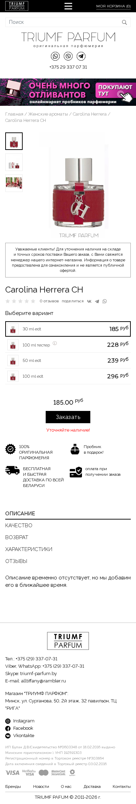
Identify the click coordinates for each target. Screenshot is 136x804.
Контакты (122, 786)
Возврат (16, 537)
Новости (41, 786)
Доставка (92, 786)
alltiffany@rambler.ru (43, 680)
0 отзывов (49, 301)
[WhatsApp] (104, 301)
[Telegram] (97, 301)
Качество (18, 525)
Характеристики (28, 549)
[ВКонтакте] (89, 301)
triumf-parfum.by (38, 673)
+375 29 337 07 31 (68, 67)
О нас (66, 786)
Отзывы (16, 561)
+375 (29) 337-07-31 (36, 658)
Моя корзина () (113, 6)
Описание (20, 513)
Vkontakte (23, 735)
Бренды (13, 786)
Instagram (23, 720)
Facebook (22, 728)
